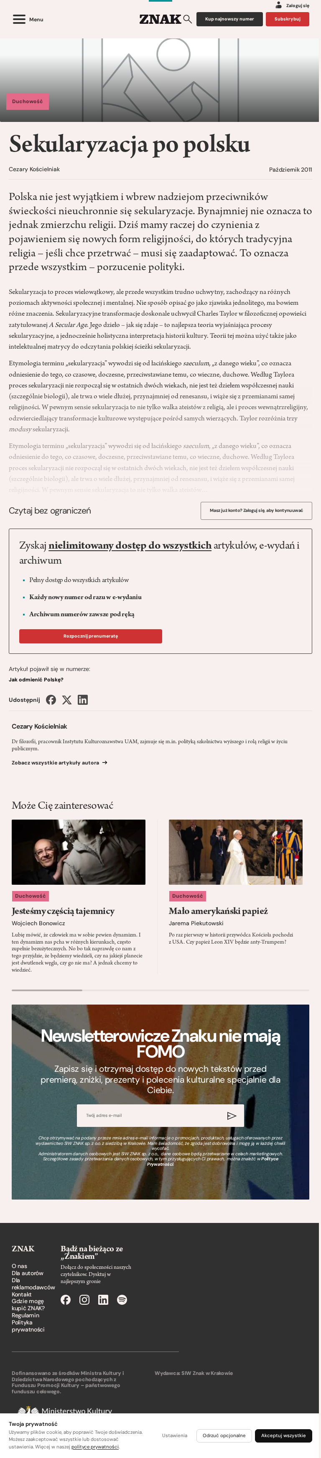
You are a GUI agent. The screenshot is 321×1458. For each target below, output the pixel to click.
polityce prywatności (95, 1447)
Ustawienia (174, 1436)
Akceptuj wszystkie (283, 1436)
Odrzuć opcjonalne (224, 1436)
